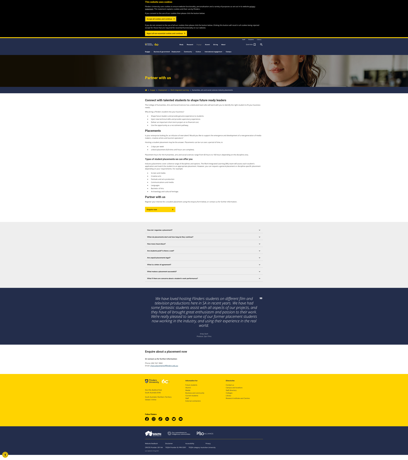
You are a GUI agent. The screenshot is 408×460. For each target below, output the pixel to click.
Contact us (230, 385)
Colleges (229, 393)
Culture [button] (199, 52)
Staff (187, 398)
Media (187, 390)
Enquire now (160, 209)
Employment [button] (177, 52)
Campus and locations (234, 388)
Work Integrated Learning (180, 90)
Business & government (162, 52)
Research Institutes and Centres (238, 398)
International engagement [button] (214, 52)
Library (228, 396)
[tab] (204, 230)
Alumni (188, 388)
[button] (251, 44)
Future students (191, 385)
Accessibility (189, 443)
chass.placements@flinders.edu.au (164, 366)
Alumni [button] (207, 44)
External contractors (193, 401)
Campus (228, 52)
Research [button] (190, 44)
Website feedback (151, 443)
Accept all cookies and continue (159, 19)
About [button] (223, 44)
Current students (191, 396)
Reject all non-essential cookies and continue (165, 33)
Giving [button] (215, 44)
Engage (152, 90)
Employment (162, 90)
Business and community (194, 393)
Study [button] (181, 44)
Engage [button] (199, 44)
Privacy (208, 443)
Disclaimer (169, 443)
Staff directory (231, 390)
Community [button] (189, 52)
